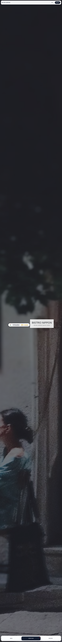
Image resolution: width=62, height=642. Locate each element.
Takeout (57, 2)
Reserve (51, 638)
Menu (52, 2)
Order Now (31, 638)
